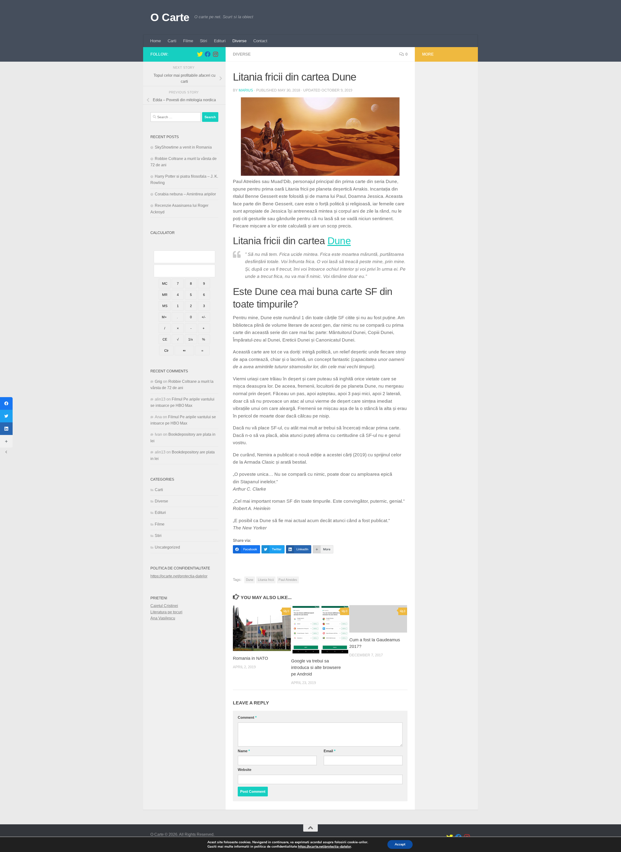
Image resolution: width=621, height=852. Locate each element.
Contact (260, 41)
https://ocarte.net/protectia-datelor (178, 576)
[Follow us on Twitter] (200, 54)
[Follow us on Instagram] (215, 54)
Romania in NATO (250, 658)
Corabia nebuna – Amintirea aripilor (185, 194)
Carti (172, 41)
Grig (158, 381)
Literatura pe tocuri (166, 612)
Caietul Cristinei (164, 606)
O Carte (169, 17)
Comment (247, 717)
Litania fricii (266, 580)
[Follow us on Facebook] (208, 54)
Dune (339, 240)
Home (155, 41)
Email (329, 751)
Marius (246, 90)
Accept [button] (400, 844)
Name (244, 751)
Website (244, 770)
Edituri (220, 41)
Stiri (203, 41)
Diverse (239, 41)
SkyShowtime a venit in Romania (183, 147)
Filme (188, 41)
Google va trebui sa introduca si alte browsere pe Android (316, 668)
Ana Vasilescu (162, 618)
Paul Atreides (287, 580)
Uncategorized (167, 547)
